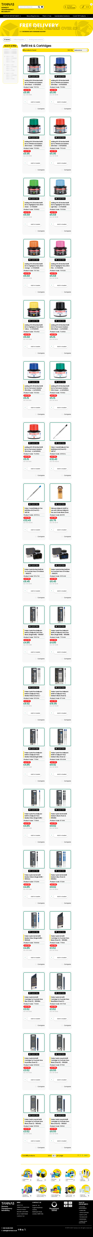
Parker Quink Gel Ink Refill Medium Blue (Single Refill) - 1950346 (34, 938)
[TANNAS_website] (7, 1206)
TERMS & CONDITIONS (23, 1207)
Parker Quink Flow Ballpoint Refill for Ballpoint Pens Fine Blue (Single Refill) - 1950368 (60, 633)
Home (7, 40)
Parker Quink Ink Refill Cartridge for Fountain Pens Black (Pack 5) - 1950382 (60, 938)
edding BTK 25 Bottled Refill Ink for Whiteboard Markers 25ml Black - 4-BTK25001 (34, 82)
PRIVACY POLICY (21, 1209)
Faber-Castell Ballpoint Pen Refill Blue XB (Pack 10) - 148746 (34, 510)
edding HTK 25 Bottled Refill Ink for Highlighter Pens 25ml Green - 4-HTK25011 (34, 205)
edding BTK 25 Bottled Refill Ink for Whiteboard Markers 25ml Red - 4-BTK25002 (60, 144)
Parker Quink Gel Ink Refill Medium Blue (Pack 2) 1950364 (59, 877)
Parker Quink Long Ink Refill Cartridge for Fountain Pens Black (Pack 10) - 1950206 (60, 1060)
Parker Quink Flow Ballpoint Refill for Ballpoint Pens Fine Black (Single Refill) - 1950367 (34, 633)
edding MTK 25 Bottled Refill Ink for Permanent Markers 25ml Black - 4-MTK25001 (60, 327)
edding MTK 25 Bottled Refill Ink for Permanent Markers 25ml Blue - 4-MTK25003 (34, 388)
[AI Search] (42, 7)
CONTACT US (20, 1216)
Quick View (34, 76)
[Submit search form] (39, 6)
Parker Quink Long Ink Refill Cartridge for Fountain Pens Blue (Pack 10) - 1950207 (60, 1121)
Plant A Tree (47, 16)
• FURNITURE (82, 1210)
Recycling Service (33, 16)
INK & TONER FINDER (22, 1214)
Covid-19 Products (79, 16)
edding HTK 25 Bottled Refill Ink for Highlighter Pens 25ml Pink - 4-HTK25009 (60, 266)
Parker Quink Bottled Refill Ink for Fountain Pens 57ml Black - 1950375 (34, 571)
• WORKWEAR (82, 1219)
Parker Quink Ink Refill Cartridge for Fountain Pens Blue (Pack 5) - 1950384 (34, 999)
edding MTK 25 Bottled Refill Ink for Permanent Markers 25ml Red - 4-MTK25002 (34, 449)
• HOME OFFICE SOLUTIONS (83, 1222)
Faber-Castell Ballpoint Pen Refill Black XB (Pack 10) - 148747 (60, 449)
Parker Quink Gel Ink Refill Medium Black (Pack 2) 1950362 (59, 816)
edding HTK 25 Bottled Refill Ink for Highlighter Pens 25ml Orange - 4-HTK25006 (34, 266)
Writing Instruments (36, 40)
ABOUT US (20, 1205)
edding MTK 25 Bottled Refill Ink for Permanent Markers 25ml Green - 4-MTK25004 (60, 388)
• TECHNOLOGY (83, 1217)
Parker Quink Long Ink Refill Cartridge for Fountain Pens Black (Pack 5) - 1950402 (34, 1121)
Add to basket (35, 102)
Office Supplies (18, 40)
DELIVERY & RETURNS (22, 1211)
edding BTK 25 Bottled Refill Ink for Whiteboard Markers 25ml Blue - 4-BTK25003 (60, 82)
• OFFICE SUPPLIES (84, 1212)
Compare (41, 109)
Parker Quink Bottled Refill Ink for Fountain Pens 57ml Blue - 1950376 (60, 571)
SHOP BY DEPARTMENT (11, 16)
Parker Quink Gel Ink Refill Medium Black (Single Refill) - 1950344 (34, 877)
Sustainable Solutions (62, 16)
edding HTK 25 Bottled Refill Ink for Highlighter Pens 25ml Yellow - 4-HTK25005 (34, 327)
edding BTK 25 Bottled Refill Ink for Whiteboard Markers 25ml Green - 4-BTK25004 (34, 144)
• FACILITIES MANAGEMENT (83, 1207)
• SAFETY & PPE (83, 1215)
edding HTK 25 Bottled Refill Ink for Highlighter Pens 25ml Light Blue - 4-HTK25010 (60, 205)
